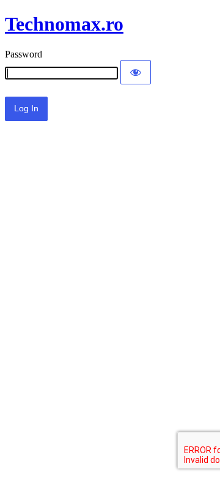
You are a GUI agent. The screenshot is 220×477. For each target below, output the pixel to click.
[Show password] (135, 72)
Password (23, 54)
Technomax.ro (64, 24)
